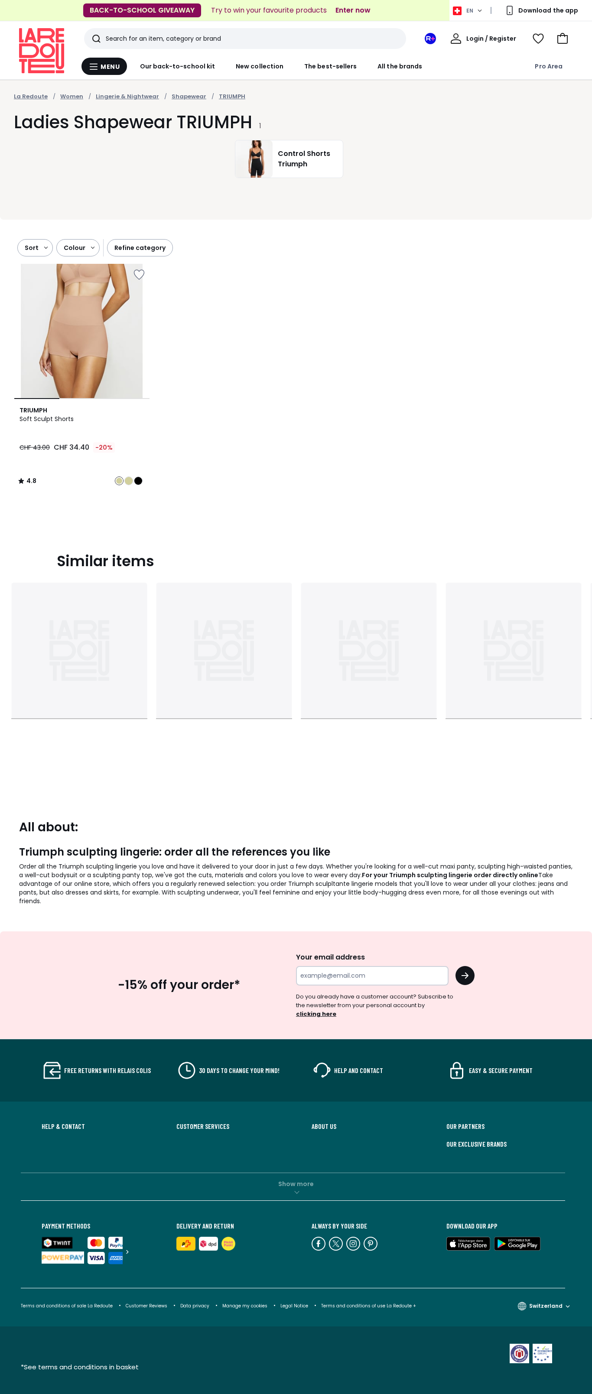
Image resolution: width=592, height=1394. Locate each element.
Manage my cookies (244, 1306)
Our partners (465, 1126)
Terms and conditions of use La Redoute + (368, 1306)
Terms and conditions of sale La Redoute (67, 1306)
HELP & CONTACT (63, 1126)
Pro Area (549, 66)
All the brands (399, 66)
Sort (32, 247)
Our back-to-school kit (177, 66)
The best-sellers (330, 66)
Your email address (330, 957)
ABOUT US (324, 1126)
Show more (296, 1184)
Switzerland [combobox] (546, 1306)
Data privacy (194, 1306)
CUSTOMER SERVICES (202, 1126)
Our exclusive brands (476, 1144)
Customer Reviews (146, 1306)
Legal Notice (294, 1306)
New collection (259, 66)
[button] (562, 38)
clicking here (316, 1014)
